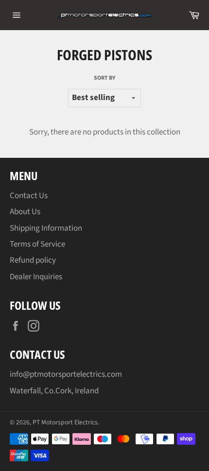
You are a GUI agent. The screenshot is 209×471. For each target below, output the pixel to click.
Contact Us (29, 196)
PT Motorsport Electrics (65, 422)
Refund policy (33, 260)
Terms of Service (37, 244)
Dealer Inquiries (36, 277)
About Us (25, 212)
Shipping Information (46, 228)
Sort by (104, 78)
